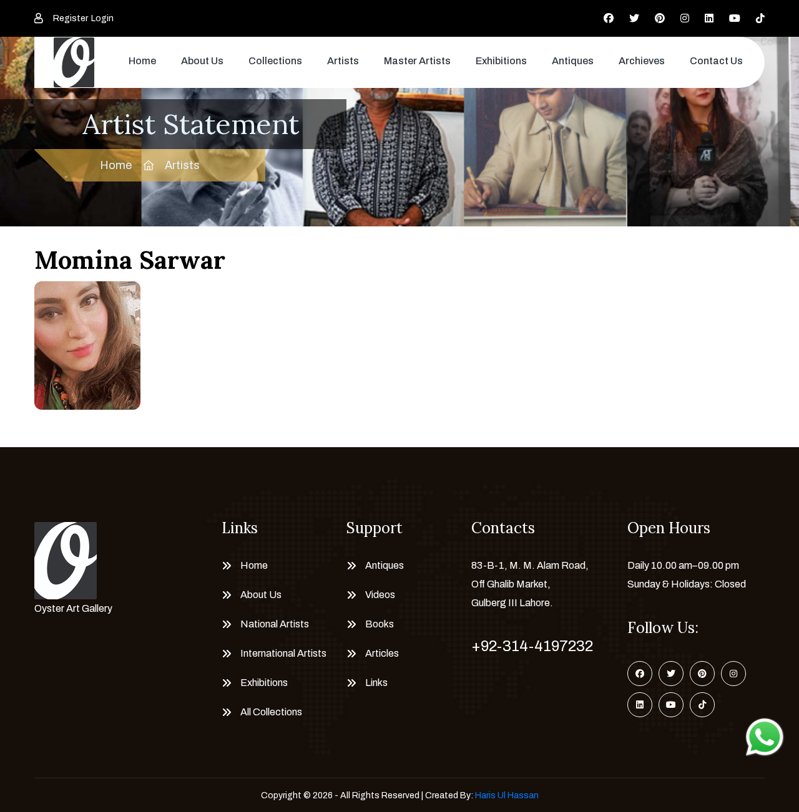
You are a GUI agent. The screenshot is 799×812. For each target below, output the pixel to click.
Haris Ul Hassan (507, 795)
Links (376, 682)
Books (379, 624)
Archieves (642, 61)
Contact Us (716, 61)
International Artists (283, 653)
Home (142, 61)
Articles (382, 653)
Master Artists (417, 61)
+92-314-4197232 (532, 646)
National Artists (274, 624)
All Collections (271, 712)
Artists (343, 61)
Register (70, 18)
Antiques (573, 61)
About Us (202, 61)
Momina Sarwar (129, 260)
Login (102, 18)
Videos (380, 594)
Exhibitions (501, 61)
